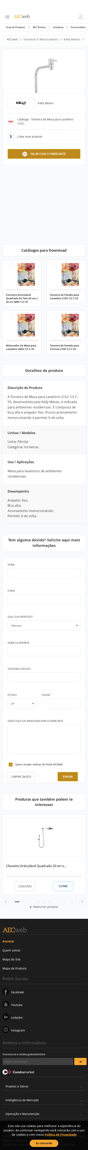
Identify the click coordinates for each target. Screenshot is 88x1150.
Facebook (17, 992)
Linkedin (17, 1018)
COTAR (63, 886)
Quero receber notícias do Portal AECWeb (39, 764)
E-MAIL (11, 590)
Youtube (17, 1005)
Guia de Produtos (15, 27)
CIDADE (46, 695)
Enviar (68, 776)
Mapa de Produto (14, 968)
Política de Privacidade (61, 1134)
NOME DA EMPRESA (18, 643)
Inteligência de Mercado (22, 1100)
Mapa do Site (11, 959)
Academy (58, 27)
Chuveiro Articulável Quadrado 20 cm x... (36, 866)
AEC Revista (39, 27)
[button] (5, 901)
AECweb (12, 39)
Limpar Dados (21, 776)
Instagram (18, 1030)
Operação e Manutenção (22, 1114)
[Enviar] (80, 1061)
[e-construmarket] (18, 1071)
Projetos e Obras (17, 1086)
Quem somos (11, 950)
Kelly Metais (72, 39)
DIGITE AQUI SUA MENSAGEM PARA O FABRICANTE (35, 721)
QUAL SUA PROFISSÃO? (20, 616)
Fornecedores (78, 27)
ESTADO (12, 695)
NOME (11, 564)
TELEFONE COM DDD (19, 669)
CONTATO (25, 886)
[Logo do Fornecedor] (21, 103)
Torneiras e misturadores (40, 39)
